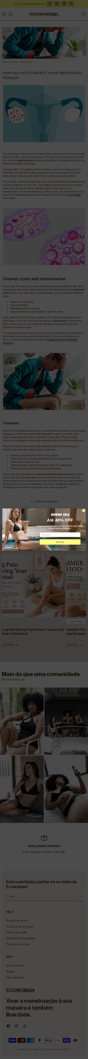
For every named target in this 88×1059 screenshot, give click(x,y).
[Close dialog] (83, 510)
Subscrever (60, 542)
